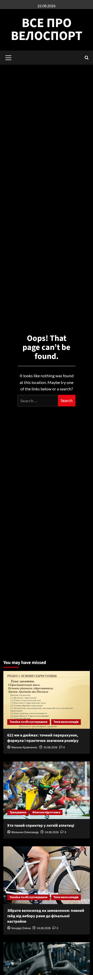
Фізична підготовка (46, 812)
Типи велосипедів (66, 722)
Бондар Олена (21, 928)
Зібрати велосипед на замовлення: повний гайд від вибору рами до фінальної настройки (45, 916)
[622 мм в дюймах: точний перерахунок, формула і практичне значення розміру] (46, 699)
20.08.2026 (50, 747)
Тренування (18, 812)
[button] (86, 57)
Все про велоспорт (46, 29)
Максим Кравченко (24, 747)
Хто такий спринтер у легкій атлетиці (40, 825)
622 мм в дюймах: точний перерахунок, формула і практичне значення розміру (43, 738)
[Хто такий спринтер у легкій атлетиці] (46, 790)
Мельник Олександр (25, 832)
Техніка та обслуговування (29, 722)
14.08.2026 (52, 832)
